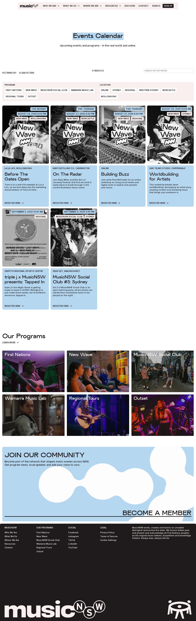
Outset (39, 551)
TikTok (71, 540)
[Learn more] (33, 371)
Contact (9, 547)
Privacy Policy (107, 532)
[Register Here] (14, 203)
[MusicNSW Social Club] (69, 217)
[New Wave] (21, 119)
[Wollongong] (38, 119)
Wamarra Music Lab (46, 544)
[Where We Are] (92, 6)
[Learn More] (10, 342)
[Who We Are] (51, 6)
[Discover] (129, 6)
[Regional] (137, 119)
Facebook (73, 532)
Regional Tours (44, 547)
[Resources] (113, 6)
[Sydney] (186, 114)
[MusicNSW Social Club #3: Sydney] (74, 237)
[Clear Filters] (26, 73)
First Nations (43, 532)
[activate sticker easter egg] (179, 609)
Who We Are (11, 532)
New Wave (41, 536)
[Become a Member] (157, 512)
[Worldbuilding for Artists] (170, 135)
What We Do (11, 536)
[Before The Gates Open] (25, 135)
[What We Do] (71, 6)
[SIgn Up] (168, 6)
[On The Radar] (74, 135)
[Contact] (143, 6)
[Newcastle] (88, 119)
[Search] (156, 6)
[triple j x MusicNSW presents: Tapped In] (25, 237)
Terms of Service (109, 536)
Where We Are (12, 540)
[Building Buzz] (122, 135)
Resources (10, 544)
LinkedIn (72, 544)
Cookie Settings (108, 540)
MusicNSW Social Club (48, 540)
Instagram (73, 536)
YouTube (72, 547)
